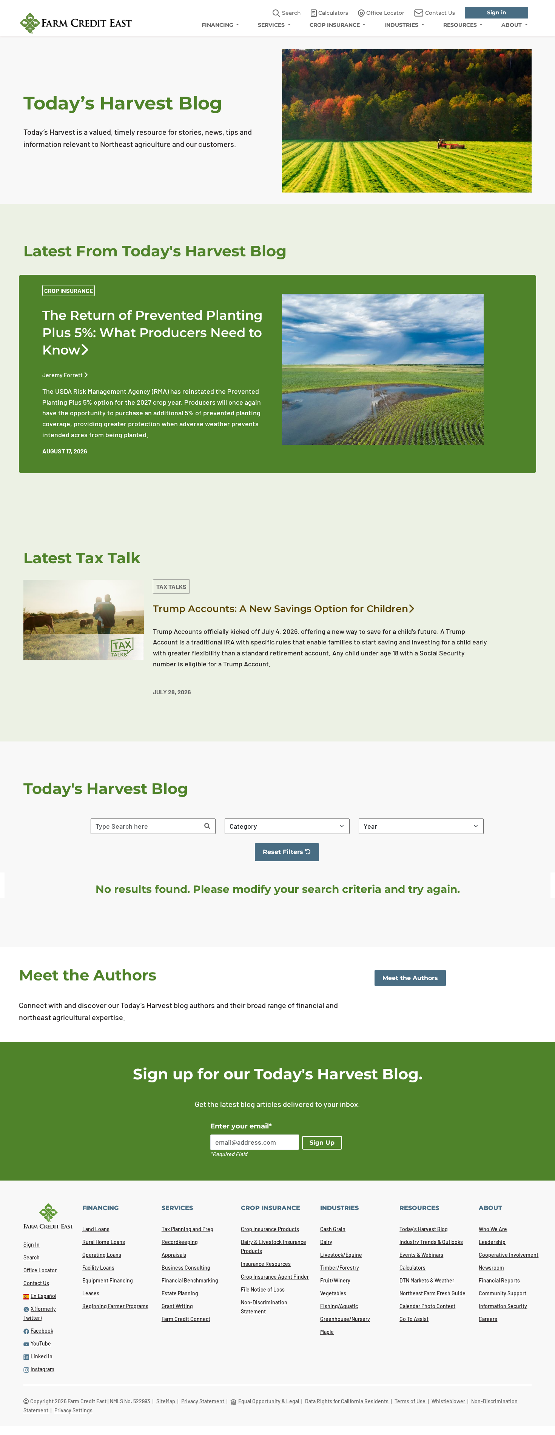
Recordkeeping (180, 1242)
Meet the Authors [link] (410, 978)
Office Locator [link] (384, 12)
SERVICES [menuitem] (272, 25)
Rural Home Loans (103, 1242)
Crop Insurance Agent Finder (275, 1276)
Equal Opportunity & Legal (268, 1401)
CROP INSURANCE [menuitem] (335, 25)
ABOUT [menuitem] (512, 25)
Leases (90, 1293)
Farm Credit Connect (186, 1319)
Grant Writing (177, 1306)
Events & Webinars (421, 1255)
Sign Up (322, 1142)
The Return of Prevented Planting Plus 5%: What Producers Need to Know (152, 332)
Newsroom (491, 1267)
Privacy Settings (73, 1410)
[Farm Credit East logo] (76, 23)
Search (31, 1257)
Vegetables (333, 1293)
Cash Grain (332, 1229)
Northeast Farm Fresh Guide (432, 1293)
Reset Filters (290, 854)
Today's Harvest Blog (423, 1229)
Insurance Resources (266, 1264)
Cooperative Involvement (508, 1255)
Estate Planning (180, 1293)
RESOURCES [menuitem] (460, 25)
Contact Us (36, 1283)
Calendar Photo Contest (427, 1306)
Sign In (31, 1244)
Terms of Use (411, 1401)
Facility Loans (98, 1267)
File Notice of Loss (263, 1289)
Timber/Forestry (339, 1267)
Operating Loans (101, 1255)
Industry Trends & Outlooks (431, 1242)
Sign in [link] (496, 12)
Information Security (503, 1306)
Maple (327, 1332)
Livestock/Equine (341, 1255)
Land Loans (95, 1229)
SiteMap (166, 1401)
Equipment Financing (107, 1280)
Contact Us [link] (439, 12)
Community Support (502, 1293)
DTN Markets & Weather (426, 1280)
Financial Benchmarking (190, 1280)
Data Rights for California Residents (347, 1401)
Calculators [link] (332, 12)
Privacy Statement (203, 1401)
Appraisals (174, 1255)
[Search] (207, 826)
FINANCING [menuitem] (218, 25)
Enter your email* (241, 1126)
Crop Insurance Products (270, 1229)
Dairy (326, 1242)
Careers (488, 1319)
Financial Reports (499, 1280)
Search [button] (291, 12)
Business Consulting (186, 1267)
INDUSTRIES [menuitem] (402, 25)
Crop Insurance (68, 290)
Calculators (412, 1267)
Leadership (492, 1242)
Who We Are (493, 1229)
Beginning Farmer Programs (115, 1306)
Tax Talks (171, 586)
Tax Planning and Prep (187, 1229)
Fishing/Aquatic (339, 1306)
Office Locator (40, 1270)
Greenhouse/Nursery (345, 1319)
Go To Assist (414, 1319)
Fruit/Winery (335, 1280)
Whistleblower (449, 1401)
